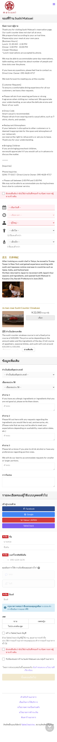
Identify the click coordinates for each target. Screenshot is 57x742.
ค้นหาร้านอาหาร (28, 717)
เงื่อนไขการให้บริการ (28, 702)
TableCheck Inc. (28, 724)
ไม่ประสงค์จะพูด (15, 626)
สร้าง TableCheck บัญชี (16, 633)
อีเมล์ (8, 594)
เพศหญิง (41, 621)
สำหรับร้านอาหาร (28, 697)
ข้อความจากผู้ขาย (10, 26)
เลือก (40, 317)
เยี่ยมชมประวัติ (8, 382)
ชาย (15, 621)
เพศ (4, 616)
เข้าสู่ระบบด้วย (8, 504)
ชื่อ (7, 536)
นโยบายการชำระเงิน (28, 712)
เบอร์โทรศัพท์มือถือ (14, 555)
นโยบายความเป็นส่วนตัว (28, 707)
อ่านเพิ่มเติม (28, 349)
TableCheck (28, 525)
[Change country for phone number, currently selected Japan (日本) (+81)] (6, 559)
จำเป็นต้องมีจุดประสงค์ (12, 369)
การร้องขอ (7, 475)
